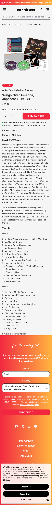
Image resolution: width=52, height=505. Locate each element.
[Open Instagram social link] (29, 426)
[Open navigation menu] (4, 10)
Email (26, 368)
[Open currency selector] (41, 10)
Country (26, 381)
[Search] (48, 17)
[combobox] (26, 17)
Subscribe (26, 412)
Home (4, 25)
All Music (26, 455)
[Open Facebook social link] (16, 426)
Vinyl (26, 450)
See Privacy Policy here (29, 405)
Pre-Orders (26, 440)
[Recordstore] (26, 9)
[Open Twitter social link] (23, 426)
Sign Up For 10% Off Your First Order (18, 2)
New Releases (26, 445)
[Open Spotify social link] (35, 426)
